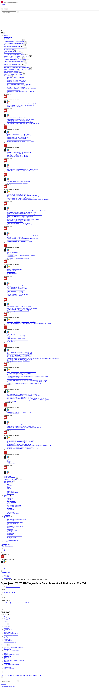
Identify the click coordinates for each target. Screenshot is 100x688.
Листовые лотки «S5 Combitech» (15, 77)
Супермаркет (10, 491)
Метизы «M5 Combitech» (13, 90)
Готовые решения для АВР (14, 401)
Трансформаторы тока (13, 377)
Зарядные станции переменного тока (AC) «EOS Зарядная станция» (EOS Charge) (29, 323)
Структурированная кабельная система (17, 340)
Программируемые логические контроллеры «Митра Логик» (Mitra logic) (26, 210)
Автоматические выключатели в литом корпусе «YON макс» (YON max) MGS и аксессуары (31, 400)
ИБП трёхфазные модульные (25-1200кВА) (18, 361)
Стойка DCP (10, 337)
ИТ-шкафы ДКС (11, 341)
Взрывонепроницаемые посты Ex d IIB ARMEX (20, 447)
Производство (10, 494)
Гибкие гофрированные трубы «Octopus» (18, 194)
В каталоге (3, 684)
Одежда (9, 461)
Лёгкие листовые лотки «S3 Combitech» (17, 78)
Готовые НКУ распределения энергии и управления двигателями (24, 383)
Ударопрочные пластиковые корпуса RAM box (19, 241)
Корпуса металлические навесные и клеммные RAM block (22, 235)
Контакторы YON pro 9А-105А (15, 424)
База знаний (10, 498)
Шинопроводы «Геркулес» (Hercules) (17, 374)
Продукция (7, 617)
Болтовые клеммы (12, 273)
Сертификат (9, 592)
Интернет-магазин (5, 544)
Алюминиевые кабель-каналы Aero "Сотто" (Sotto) (20, 141)
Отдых (8, 462)
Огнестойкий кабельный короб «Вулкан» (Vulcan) (20, 122)
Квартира (9, 485)
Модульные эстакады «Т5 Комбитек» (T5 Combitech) (21, 91)
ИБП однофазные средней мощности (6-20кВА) (19, 354)
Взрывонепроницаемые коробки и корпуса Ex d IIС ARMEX (23, 448)
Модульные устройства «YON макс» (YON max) (20, 412)
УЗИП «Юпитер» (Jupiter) (14, 106)
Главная (6, 575)
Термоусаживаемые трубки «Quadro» (17, 292)
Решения (6, 621)
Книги (8, 459)
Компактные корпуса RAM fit (15, 237)
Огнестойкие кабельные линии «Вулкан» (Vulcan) (20, 119)
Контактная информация (13, 523)
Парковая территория (12, 492)
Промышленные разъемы (13, 92)
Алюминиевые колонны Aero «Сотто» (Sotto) (19, 140)
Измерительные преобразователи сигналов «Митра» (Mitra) (23, 219)
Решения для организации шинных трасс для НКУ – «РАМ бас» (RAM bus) (27, 380)
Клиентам (6, 576)
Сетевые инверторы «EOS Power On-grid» (18, 311)
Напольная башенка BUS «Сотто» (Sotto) (18, 137)
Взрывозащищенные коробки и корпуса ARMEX (20, 441)
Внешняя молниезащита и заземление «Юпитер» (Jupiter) (22, 104)
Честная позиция (11, 537)
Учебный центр (11, 512)
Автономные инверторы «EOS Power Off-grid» (19, 306)
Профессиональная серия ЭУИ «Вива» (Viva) (19, 152)
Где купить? (7, 618)
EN (4, 548)
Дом (8, 484)
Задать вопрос (30, 675)
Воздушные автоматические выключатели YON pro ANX (22, 394)
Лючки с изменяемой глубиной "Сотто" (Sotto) (19, 134)
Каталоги (9, 499)
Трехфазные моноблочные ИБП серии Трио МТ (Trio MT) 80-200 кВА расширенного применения (33, 358)
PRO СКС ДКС (11, 334)
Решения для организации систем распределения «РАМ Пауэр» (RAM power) (27, 376)
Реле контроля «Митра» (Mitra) (15, 222)
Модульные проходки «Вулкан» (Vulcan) (18, 117)
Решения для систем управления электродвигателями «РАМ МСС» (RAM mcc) (28, 381)
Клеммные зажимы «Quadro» (14, 295)
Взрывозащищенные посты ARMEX (16, 443)
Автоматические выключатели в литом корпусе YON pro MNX (24, 395)
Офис (8, 487)
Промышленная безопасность (15, 526)
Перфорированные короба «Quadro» (16, 285)
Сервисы (9, 508)
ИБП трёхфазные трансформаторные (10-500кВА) (20, 359)
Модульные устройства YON (14, 413)
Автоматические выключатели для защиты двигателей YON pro (24, 427)
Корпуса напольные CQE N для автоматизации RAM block (22, 238)
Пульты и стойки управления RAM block (18, 240)
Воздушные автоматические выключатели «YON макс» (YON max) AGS (26, 398)
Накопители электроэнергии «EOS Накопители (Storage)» (22, 308)
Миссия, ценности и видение (14, 522)
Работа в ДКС (10, 527)
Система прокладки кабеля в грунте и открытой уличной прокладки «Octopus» (28, 199)
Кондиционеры (11, 256)
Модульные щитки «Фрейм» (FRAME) (17, 183)
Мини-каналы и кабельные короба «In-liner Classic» (20, 170)
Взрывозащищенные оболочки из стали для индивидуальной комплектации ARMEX (29, 445)
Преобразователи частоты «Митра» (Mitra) (18, 213)
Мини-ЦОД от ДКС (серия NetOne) (16, 338)
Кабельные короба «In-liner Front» (16, 167)
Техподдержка (11, 510)
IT (4, 550)
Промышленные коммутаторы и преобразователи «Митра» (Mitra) (24, 215)
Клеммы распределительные (14, 269)
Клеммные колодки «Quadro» (15, 291)
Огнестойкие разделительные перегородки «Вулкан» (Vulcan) (23, 123)
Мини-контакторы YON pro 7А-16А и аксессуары (20, 426)
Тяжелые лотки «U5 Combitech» (15, 83)
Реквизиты (10, 534)
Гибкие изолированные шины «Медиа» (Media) (19, 379)
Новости (9, 524)
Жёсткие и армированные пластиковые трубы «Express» (22, 195)
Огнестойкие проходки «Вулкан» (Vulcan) (18, 120)
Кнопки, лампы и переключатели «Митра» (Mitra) (20, 224)
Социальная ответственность (14, 536)
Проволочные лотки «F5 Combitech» (16, 80)
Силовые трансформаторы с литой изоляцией (19, 373)
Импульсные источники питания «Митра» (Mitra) (20, 216)
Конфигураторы (11, 501)
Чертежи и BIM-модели (13, 513)
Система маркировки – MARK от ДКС (17, 294)
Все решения (7, 476)
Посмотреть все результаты (8, 686)
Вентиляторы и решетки (13, 252)
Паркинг (9, 488)
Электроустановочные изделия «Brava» (17, 155)
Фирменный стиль (12, 530)
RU (2, 564)
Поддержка (7, 496)
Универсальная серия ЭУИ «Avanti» (16, 154)
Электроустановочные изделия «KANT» (18, 156)
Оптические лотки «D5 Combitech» (16, 87)
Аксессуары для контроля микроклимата (18, 258)
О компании (7, 517)
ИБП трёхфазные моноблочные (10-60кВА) (18, 355)
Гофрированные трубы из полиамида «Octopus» (19, 198)
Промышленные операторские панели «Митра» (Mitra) (21, 212)
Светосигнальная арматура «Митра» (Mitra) (18, 223)
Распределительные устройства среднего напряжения (21, 372)
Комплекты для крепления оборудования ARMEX (20, 440)
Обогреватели (10, 254)
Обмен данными (11, 502)
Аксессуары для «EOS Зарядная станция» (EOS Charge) (21, 322)
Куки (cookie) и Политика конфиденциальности (13, 675)
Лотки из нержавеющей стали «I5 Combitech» (19, 84)
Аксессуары (10, 274)
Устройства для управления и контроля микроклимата (21, 255)
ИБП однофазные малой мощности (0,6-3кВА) (19, 352)
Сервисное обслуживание (14, 506)
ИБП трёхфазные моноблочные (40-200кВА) (19, 356)
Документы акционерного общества (16, 519)
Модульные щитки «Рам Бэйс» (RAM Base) (18, 181)
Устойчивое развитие (12, 540)
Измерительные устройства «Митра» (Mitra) (18, 217)
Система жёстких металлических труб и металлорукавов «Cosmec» (25, 197)
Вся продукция (8, 37)
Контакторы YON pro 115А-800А (16, 429)
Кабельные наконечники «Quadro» (16, 290)
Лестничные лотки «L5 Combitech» (16, 81)
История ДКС (10, 520)
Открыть (3, 4)
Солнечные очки (11, 463)
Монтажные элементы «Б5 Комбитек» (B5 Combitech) (21, 88)
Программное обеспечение (14, 505)
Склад (8, 489)
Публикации (10, 533)
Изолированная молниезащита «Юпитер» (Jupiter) (20, 105)
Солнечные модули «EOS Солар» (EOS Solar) (19, 309)
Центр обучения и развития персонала (17, 531)
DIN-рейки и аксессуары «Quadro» (16, 287)
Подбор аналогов (11, 503)
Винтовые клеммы (12, 270)
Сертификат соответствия (13, 587)
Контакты (6, 619)
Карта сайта (37, 675)
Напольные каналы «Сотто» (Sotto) (16, 138)
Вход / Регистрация (7, 546)
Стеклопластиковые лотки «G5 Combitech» (18, 85)
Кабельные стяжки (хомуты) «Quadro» (17, 288)
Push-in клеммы (11, 272)
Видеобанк (10, 529)
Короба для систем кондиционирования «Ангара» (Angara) (22, 169)
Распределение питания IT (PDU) (16, 335)
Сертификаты (10, 509)
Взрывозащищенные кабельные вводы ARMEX (19, 444)
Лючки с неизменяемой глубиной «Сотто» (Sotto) (20, 135)
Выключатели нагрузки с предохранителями (19, 397)
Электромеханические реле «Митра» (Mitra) (18, 220)
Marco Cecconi (10, 538)
